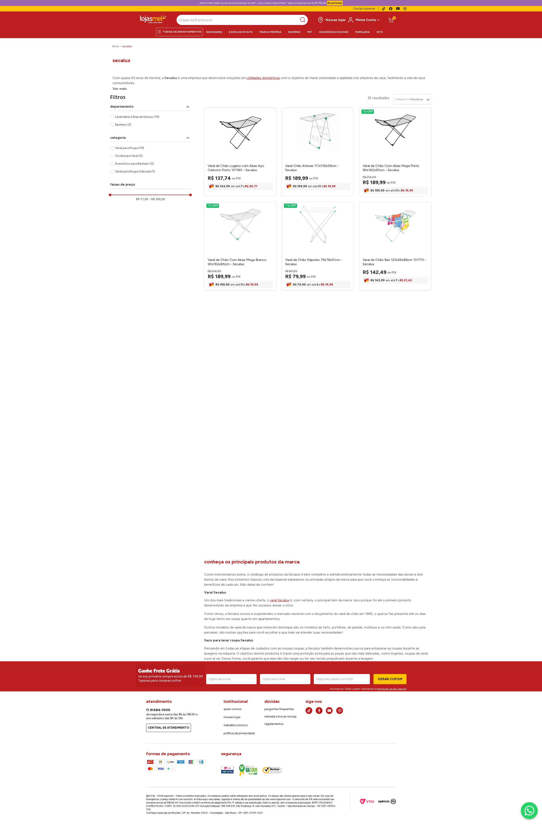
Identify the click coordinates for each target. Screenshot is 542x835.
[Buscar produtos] (304, 20)
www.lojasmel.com (280, 799)
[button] (150, 106)
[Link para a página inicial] (115, 46)
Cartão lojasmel (364, 8)
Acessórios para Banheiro (134, 163)
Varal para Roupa (129, 148)
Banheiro (123, 124)
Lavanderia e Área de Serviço (137, 117)
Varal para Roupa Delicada (135, 171)
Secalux (127, 46)
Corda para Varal (129, 156)
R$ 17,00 (142, 199)
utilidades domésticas (263, 78)
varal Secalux (279, 600)
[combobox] (242, 20)
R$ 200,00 (157, 199)
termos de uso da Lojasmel (391, 688)
